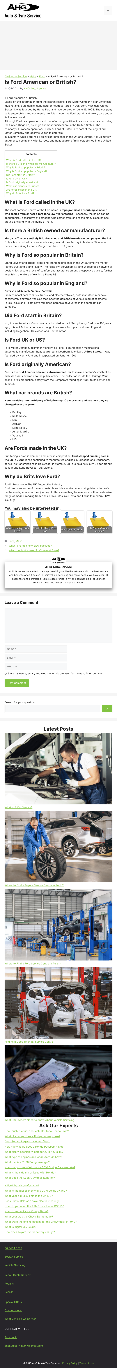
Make (33, 76)
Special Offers (13, 1302)
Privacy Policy (69, 1363)
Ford (42, 76)
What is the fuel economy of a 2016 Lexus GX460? (36, 1190)
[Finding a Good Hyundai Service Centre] (58, 1003)
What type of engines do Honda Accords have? (33, 1157)
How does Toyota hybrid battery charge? (30, 1232)
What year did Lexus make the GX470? (29, 1195)
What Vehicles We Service (20, 1318)
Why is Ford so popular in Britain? (25, 167)
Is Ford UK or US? (16, 178)
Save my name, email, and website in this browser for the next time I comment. (56, 673)
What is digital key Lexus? (20, 1226)
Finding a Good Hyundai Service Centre (29, 1041)
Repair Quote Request (18, 1275)
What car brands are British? (22, 186)
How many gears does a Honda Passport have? (34, 1146)
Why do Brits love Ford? (20, 193)
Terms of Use (86, 1363)
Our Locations (13, 1310)
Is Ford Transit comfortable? (22, 1185)
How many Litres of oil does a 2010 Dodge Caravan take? (40, 1167)
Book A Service (14, 1256)
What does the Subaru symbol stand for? (30, 1177)
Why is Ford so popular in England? (26, 171)
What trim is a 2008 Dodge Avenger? (27, 1162)
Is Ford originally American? (22, 182)
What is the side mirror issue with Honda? (30, 1172)
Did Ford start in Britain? (20, 174)
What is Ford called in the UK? (23, 160)
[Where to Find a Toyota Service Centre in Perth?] (58, 847)
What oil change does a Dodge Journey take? (32, 1136)
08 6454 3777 (13, 1248)
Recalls (9, 1292)
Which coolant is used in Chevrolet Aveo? (34, 550)
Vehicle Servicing (15, 1265)
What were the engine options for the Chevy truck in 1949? (41, 1221)
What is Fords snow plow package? (30, 545)
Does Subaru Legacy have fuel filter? (27, 1141)
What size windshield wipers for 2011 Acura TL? (34, 1151)
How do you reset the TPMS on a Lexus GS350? (34, 1206)
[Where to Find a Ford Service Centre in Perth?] (58, 925)
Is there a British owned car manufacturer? (31, 163)
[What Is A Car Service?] (58, 769)
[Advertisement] (58, 44)
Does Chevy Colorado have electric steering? (32, 1201)
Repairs (9, 1283)
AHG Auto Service (16, 76)
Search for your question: (20, 702)
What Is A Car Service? (18, 807)
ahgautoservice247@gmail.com (24, 1345)
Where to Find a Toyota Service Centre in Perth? (34, 885)
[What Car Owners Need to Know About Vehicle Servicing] (58, 1081)
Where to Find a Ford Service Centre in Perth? (33, 963)
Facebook (11, 1337)
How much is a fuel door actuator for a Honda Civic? (37, 1131)
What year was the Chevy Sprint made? (29, 1216)
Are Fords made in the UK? (21, 189)
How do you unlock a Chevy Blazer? (26, 1211)
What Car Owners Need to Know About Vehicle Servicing (39, 1120)
